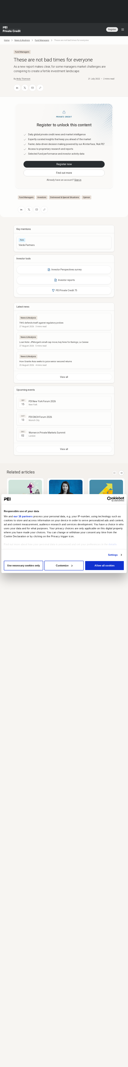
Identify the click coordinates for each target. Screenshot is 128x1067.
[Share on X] (24, 87)
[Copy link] (40, 87)
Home (7, 40)
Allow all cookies (104, 565)
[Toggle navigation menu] (122, 29)
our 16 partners (23, 516)
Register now (64, 164)
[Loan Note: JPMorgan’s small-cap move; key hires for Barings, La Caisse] (64, 340)
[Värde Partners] (64, 242)
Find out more (64, 172)
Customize (62, 565)
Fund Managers (42, 40)
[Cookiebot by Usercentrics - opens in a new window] (109, 499)
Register (112, 29)
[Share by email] (32, 87)
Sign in (77, 180)
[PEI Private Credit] (12, 29)
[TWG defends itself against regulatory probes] (64, 321)
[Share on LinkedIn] (17, 87)
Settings (113, 554)
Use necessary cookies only (23, 565)
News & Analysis (22, 40)
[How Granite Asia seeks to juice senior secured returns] (64, 360)
